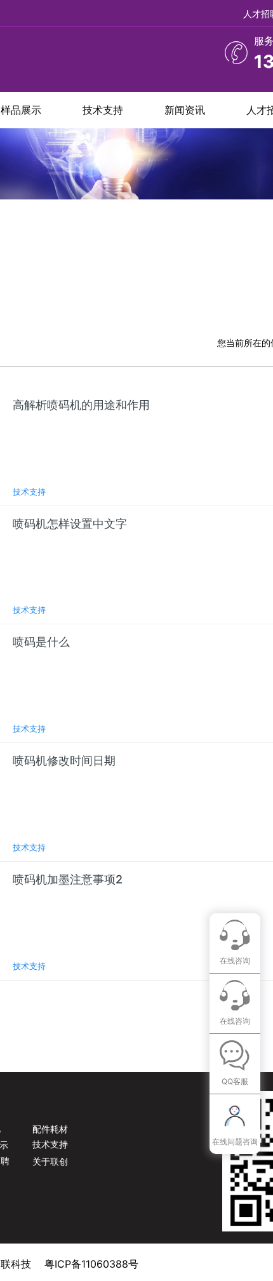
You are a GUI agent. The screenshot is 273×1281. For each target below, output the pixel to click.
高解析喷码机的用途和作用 (81, 405)
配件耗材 (50, 1128)
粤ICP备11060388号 (91, 1264)
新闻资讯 (184, 110)
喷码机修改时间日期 (64, 760)
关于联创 (50, 1161)
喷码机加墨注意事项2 (68, 879)
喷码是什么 (41, 641)
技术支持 (103, 110)
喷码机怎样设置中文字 (70, 523)
